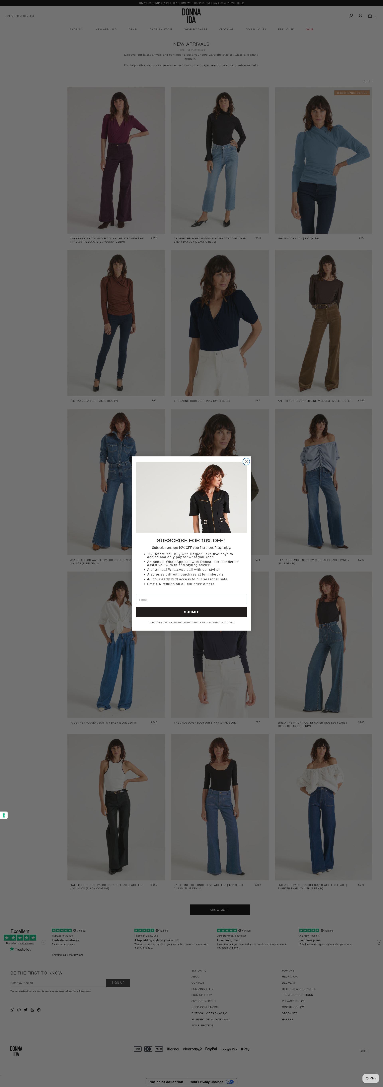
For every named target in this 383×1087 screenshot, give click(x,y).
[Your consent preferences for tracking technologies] (4, 815)
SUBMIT (191, 611)
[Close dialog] (246, 461)
